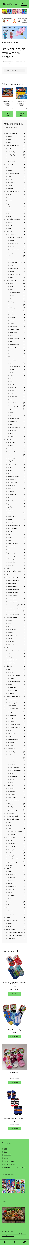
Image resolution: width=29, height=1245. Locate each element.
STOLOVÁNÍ (9, 868)
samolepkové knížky (13, 739)
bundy (11, 286)
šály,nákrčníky (13, 326)
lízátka (9, 176)
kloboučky (12, 764)
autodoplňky (11, 442)
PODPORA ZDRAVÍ (10, 813)
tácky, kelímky (13, 776)
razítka (10, 736)
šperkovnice (11, 504)
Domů (5, 42)
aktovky (10, 840)
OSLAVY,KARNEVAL (11, 749)
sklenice (10, 905)
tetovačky (10, 745)
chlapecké (10, 283)
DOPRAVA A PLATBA (9, 1161)
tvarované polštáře (15, 681)
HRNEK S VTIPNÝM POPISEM (13, 571)
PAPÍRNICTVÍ (9, 785)
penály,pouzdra (12, 853)
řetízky (9, 228)
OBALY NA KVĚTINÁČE (11, 706)
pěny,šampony (11, 547)
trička (9, 207)
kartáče (10, 470)
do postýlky (13, 687)
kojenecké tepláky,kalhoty (15, 608)
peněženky (10, 488)
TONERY (8, 917)
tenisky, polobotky (15, 250)
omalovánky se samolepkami (15, 727)
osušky (9, 822)
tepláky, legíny (13, 421)
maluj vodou (11, 718)
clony (11, 445)
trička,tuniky (13, 430)
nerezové (12, 895)
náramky (10, 225)
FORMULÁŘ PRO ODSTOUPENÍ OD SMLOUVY (15, 1167)
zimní (13, 298)
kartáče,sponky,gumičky (14, 525)
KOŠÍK (5, 1152)
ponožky (10, 198)
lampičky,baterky (12, 482)
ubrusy (11, 782)
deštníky (10, 455)
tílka (11, 341)
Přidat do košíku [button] (7, 114)
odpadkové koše (12, 485)
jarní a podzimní (16, 292)
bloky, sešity (11, 788)
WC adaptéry (11, 641)
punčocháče (13, 317)
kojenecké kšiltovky (13, 592)
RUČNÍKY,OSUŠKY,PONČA (12, 819)
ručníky (10, 828)
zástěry (10, 865)
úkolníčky (10, 807)
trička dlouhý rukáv (15, 344)
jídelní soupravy (12, 874)
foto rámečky (11, 458)
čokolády (10, 170)
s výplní (12, 678)
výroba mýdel (11, 938)
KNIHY (7, 574)
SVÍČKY (7, 908)
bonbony (10, 167)
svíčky (11, 773)
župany (11, 354)
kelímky (10, 883)
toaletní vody (11, 556)
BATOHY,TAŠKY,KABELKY (12, 145)
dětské (9, 926)
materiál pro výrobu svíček (15, 935)
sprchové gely (11, 553)
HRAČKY (8, 568)
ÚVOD (5, 1149)
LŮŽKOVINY (9, 666)
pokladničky (11, 491)
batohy (10, 149)
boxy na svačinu (12, 843)
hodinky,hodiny (12, 464)
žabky (9, 216)
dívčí (9, 357)
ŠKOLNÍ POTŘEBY (10, 837)
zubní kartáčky (11, 562)
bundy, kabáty (13, 360)
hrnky (9, 871)
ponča (9, 825)
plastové (12, 880)
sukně (11, 412)
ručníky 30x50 (13, 834)
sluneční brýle (11, 501)
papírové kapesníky (13, 543)
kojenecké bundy (12, 586)
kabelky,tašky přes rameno (15, 155)
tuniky (9, 210)
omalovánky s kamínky (14, 724)
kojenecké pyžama (12, 602)
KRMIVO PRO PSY (10, 663)
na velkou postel (14, 690)
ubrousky (12, 779)
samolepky (11, 742)
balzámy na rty (12, 516)
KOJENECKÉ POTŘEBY (12, 617)
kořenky (10, 657)
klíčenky (10, 473)
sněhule (12, 246)
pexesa (9, 730)
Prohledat (14, 1242)
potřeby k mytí (12, 629)
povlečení (10, 684)
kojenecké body (12, 583)
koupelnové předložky (13, 476)
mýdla (9, 540)
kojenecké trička (12, 611)
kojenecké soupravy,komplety (15, 605)
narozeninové (11, 914)
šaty (11, 400)
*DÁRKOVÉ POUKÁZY (11, 133)
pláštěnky (12, 308)
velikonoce (10, 188)
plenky (9, 623)
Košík (22, 1241)
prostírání (10, 902)
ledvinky (10, 158)
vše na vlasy (11, 559)
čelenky (10, 519)
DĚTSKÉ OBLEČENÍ (11, 280)
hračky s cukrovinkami (13, 173)
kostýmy (10, 755)
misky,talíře (11, 889)
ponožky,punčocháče (13, 614)
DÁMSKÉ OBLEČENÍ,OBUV (12, 191)
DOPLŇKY (8, 439)
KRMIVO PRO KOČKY (11, 660)
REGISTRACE (7, 1155)
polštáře (10, 626)
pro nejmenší (11, 733)
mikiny (9, 194)
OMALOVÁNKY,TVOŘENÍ (12, 709)
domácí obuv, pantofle (16, 237)
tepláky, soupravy (14, 338)
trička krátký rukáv (15, 348)
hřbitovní (10, 911)
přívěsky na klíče (12, 494)
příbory (10, 892)
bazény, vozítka (12, 700)
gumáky (12, 240)
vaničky (10, 638)
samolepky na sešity (13, 859)
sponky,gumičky (12, 507)
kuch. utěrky (11, 531)
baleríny (12, 259)
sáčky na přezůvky (12, 856)
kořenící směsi (11, 654)
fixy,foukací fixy (12, 715)
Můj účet (5, 1242)
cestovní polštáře (12, 452)
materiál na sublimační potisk (16, 932)
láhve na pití (11, 850)
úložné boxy (11, 510)
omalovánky (11, 721)
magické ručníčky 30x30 (16, 831)
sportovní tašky (12, 161)
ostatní (10, 179)
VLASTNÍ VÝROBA (10, 929)
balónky (12, 761)
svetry (11, 335)
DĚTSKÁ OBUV (9, 231)
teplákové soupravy (15, 418)
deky (9, 669)
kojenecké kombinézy (13, 589)
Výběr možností (14, 994)
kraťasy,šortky (13, 302)
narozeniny (11, 758)
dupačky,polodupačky (13, 580)
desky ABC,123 (11, 846)
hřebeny (10, 467)
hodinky (10, 222)
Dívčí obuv (10, 256)
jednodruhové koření (13, 651)
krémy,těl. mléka (12, 528)
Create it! (10, 522)
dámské (10, 923)
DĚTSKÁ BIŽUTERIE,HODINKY (13, 219)
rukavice (12, 323)
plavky (11, 311)
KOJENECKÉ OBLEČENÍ (12, 577)
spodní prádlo (11, 204)
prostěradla (11, 693)
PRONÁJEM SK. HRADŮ (12, 816)
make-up (10, 537)
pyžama (10, 201)
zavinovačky (11, 644)
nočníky (10, 620)
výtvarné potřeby (12, 810)
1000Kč (10, 136)
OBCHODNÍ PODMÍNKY (10, 1164)
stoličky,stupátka (12, 635)
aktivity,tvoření (12, 712)
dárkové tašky (11, 152)
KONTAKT (6, 1158)
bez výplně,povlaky (15, 675)
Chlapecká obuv (12, 234)
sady (9, 550)
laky (9, 534)
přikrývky (10, 632)
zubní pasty (11, 565)
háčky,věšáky (11, 461)
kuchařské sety (12, 479)
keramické (12, 877)
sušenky (10, 185)
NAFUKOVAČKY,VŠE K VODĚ (13, 696)
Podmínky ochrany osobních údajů (11, 1234)
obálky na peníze (14, 767)
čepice (11, 289)
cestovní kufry (11, 449)
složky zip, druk (12, 804)
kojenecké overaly (12, 595)
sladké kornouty (12, 182)
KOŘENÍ (8, 647)
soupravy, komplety (15, 329)
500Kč (9, 142)
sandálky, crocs (14, 243)
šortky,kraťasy (13, 403)
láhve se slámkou (12, 886)
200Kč (9, 139)
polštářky (10, 672)
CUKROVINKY (9, 164)
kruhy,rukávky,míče (13, 703)
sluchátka (10, 497)
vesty (9, 213)
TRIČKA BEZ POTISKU (11, 920)
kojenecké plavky (12, 599)
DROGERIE (8, 513)
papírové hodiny (12, 797)
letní (13, 295)
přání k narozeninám (15, 770)
